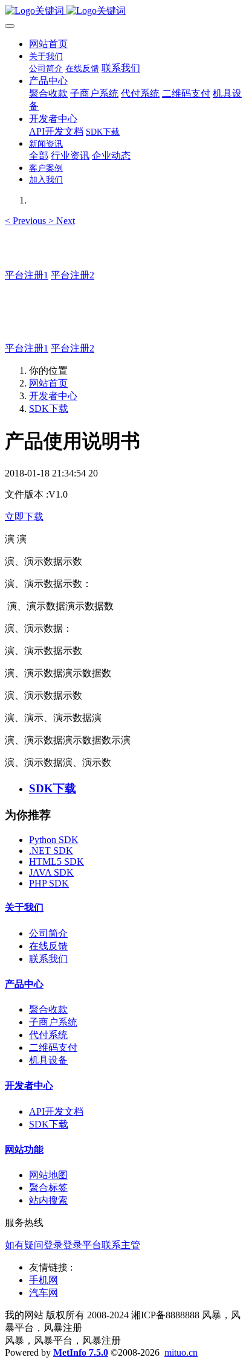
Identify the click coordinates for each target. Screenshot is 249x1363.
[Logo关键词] (124, 11)
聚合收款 (48, 1009)
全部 (38, 155)
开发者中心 (53, 396)
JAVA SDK (51, 872)
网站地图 (48, 1175)
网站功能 (24, 1149)
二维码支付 (53, 1047)
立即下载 (24, 517)
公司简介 (48, 933)
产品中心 (24, 984)
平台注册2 (72, 275)
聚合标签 (48, 1187)
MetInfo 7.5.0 (80, 1352)
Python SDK (54, 840)
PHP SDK (49, 883)
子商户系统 (53, 1022)
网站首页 (48, 44)
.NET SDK (51, 850)
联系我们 (48, 959)
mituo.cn (181, 1352)
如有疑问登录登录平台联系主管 (72, 1245)
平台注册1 (26, 275)
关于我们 (24, 907)
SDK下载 (48, 408)
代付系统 (48, 1035)
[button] (26, 221)
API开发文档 (56, 1111)
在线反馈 (48, 946)
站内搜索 (48, 1200)
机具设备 (48, 1060)
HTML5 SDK (56, 861)
